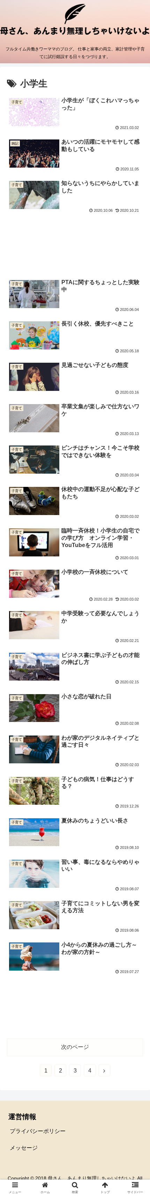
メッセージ (24, 1148)
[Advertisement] (75, 243)
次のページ (75, 1047)
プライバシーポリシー (38, 1131)
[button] (135, 802)
